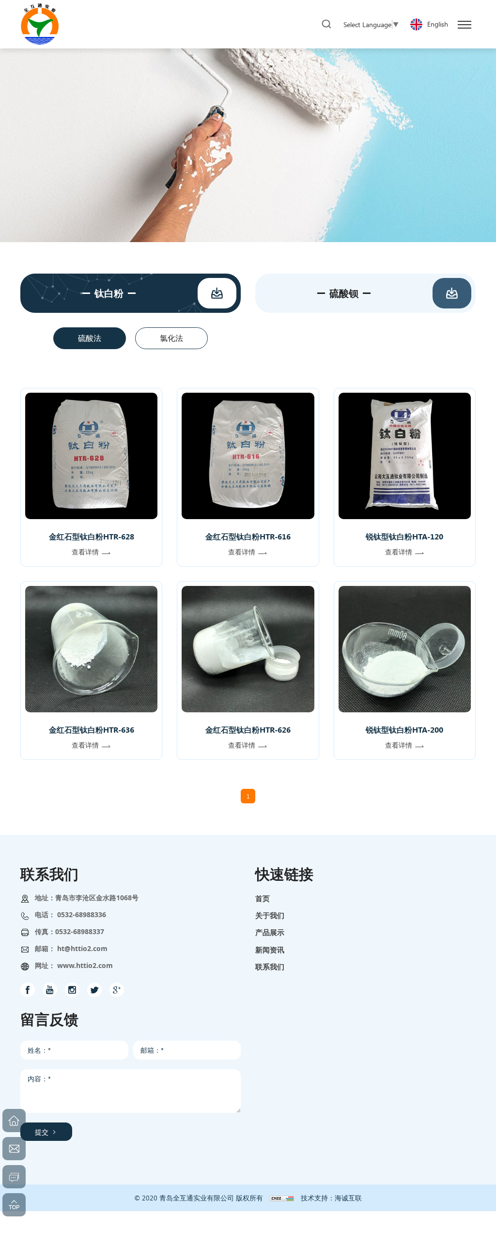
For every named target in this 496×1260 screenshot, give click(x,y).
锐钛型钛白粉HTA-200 (404, 729)
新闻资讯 (269, 949)
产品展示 (269, 932)
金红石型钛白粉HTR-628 (91, 536)
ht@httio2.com (82, 948)
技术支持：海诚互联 (331, 1197)
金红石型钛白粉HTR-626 (248, 729)
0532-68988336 (81, 914)
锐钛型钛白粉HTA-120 (404, 536)
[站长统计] (282, 1197)
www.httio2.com (85, 965)
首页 (262, 898)
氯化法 (171, 338)
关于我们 (269, 915)
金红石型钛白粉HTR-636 (91, 729)
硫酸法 (89, 338)
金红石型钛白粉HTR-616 (248, 536)
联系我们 (269, 966)
